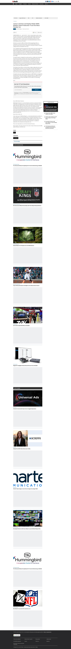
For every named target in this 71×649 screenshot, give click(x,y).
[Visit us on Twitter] (47, 1)
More (46, 3)
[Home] (13, 4)
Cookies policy (49, 639)
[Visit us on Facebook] (46, 1)
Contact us (37, 641)
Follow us (35, 32)
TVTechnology (17, 141)
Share (15, 32)
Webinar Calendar (39, 18)
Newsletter (40, 32)
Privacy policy (38, 639)
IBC (28, 18)
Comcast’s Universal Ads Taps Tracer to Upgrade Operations (51, 110)
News (16, 3)
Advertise (48, 641)
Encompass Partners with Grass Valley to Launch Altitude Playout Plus (51, 122)
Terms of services (25, 92)
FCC (32, 18)
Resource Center (35, 3)
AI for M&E (46, 18)
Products (25, 3)
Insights (20, 3)
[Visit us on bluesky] (52, 1)
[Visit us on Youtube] (50, 1)
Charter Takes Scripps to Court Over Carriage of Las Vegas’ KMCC (51, 117)
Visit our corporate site (47, 632)
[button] (57, 1)
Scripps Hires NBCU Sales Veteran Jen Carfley (50, 114)
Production (15, 21)
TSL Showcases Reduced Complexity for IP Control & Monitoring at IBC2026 (50, 127)
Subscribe (41, 3)
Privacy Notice (16, 93)
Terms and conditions (17, 639)
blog (14, 132)
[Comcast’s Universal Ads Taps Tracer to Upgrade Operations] (50, 107)
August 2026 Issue (22, 18)
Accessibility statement (17, 641)
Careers (25, 641)
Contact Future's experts (28, 639)
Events (29, 3)
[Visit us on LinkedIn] (49, 1)
